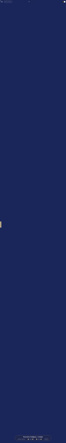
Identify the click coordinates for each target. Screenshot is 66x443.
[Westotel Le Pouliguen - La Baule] (33, 1)
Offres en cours (0, 224)
